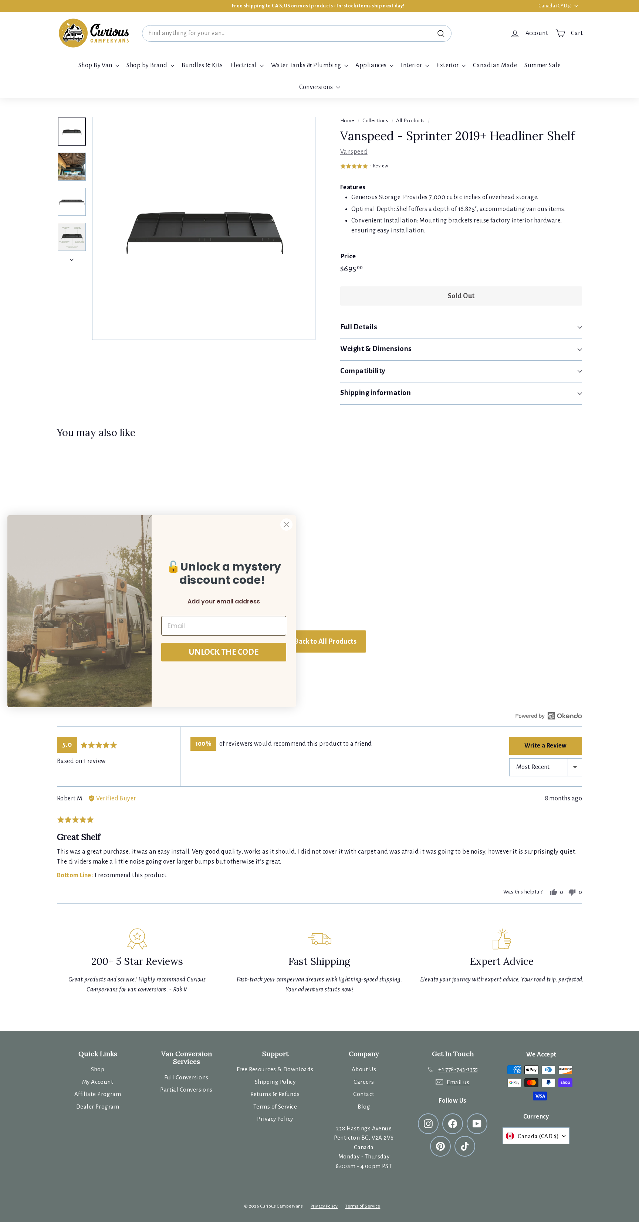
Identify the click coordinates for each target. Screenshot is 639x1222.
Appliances (371, 65)
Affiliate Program (97, 1094)
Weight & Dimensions (376, 349)
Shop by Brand (147, 65)
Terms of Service (275, 1106)
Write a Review (545, 745)
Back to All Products (324, 641)
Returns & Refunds (275, 1094)
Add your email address (223, 601)
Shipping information (375, 392)
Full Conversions (186, 1077)
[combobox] (297, 33)
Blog (364, 1106)
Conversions (316, 87)
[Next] (72, 258)
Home (347, 120)
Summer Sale (542, 65)
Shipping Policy (275, 1082)
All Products (410, 120)
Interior (412, 65)
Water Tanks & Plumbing (306, 65)
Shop (98, 1069)
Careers (364, 1082)
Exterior (448, 65)
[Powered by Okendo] (548, 715)
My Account (98, 1082)
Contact (363, 1094)
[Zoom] (203, 228)
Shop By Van (96, 65)
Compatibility (362, 371)
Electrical (244, 65)
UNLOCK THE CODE (223, 652)
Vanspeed (354, 152)
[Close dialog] (286, 524)
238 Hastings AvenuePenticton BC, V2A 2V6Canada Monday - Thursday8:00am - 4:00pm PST (363, 1147)
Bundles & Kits (202, 65)
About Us (364, 1069)
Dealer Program (97, 1106)
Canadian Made (495, 65)
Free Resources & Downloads (275, 1069)
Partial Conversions (186, 1089)
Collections (375, 120)
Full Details (358, 327)
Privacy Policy (275, 1119)
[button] (364, 166)
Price (348, 256)
